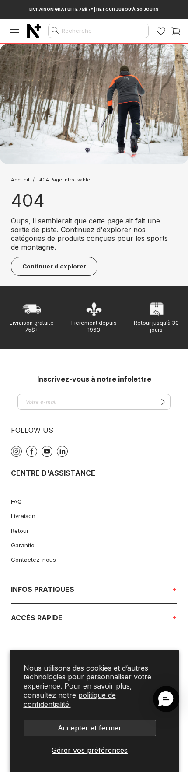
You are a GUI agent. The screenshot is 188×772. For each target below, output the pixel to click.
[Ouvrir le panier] (175, 31)
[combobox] (98, 31)
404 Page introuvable (64, 180)
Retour (20, 530)
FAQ (16, 501)
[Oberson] (34, 31)
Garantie (23, 545)
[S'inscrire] (161, 402)
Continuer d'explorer (54, 266)
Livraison (23, 515)
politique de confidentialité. (70, 700)
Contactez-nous (33, 559)
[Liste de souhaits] (161, 31)
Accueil (21, 180)
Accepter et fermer (90, 727)
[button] (166, 699)
